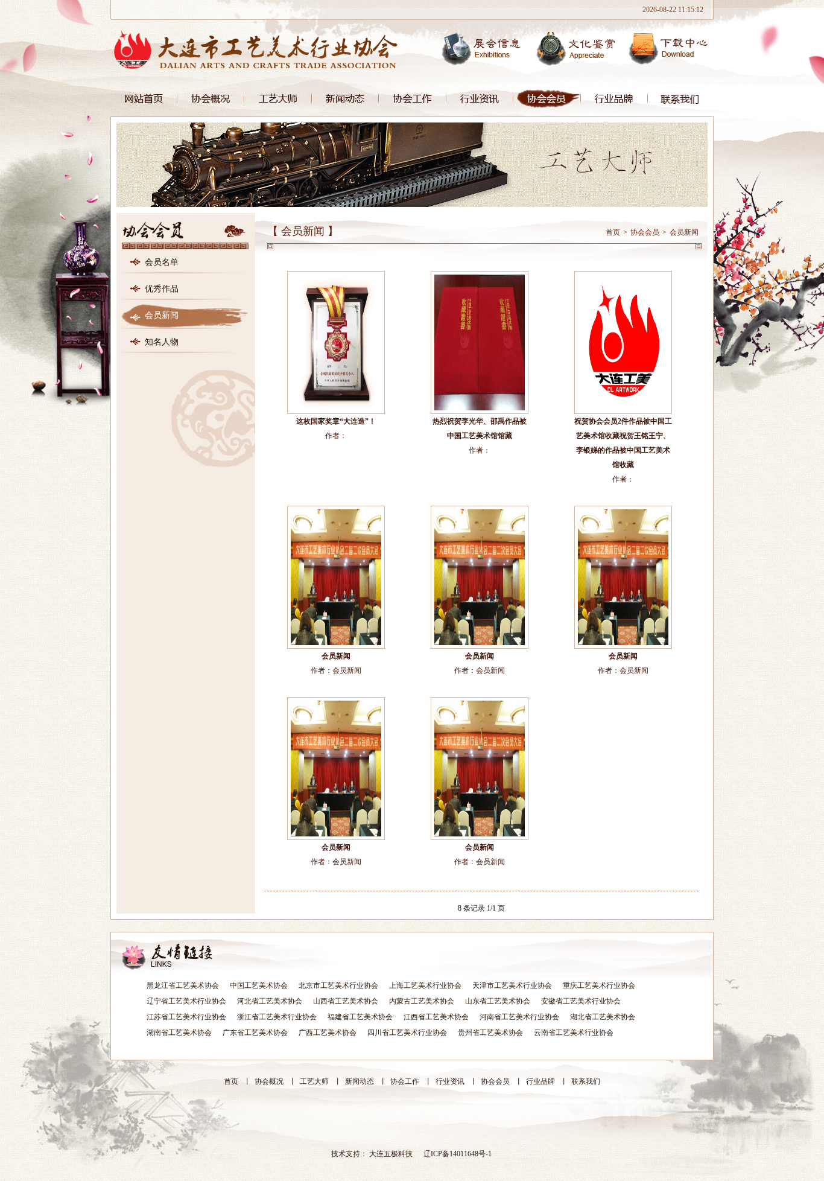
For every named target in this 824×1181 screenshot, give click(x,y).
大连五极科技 (391, 1154)
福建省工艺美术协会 (360, 1017)
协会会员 (547, 98)
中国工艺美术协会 (259, 985)
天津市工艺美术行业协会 (512, 985)
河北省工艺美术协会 (269, 1001)
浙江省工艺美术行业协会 (277, 1017)
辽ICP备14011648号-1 (457, 1154)
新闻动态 (345, 98)
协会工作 (412, 98)
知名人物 (162, 341)
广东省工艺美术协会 (255, 1032)
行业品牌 (614, 98)
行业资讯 (479, 98)
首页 (143, 98)
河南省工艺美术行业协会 (519, 1017)
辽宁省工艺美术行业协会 (186, 1001)
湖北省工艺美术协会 (602, 1017)
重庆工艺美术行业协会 (599, 985)
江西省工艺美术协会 (436, 1017)
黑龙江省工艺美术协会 (183, 985)
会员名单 (162, 262)
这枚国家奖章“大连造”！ (336, 421)
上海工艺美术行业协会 (425, 985)
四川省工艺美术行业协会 (407, 1032)
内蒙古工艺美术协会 (421, 1001)
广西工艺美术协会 (328, 1032)
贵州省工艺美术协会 (490, 1032)
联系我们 (681, 98)
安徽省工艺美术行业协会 (581, 1001)
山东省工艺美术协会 (497, 1001)
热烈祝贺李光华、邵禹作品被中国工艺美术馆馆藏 (480, 428)
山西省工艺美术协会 (345, 1001)
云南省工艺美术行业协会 (573, 1032)
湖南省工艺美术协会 (179, 1032)
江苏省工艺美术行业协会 (186, 1017)
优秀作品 (162, 288)
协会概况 (210, 98)
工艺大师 (278, 98)
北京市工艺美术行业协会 (338, 985)
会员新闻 (162, 315)
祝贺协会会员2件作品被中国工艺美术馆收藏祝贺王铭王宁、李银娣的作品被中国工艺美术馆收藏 (623, 443)
